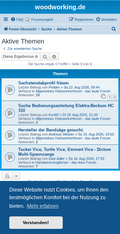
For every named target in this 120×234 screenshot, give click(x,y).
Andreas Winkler (61, 134)
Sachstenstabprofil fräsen (43, 83)
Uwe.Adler (57, 158)
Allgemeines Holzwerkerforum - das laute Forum (73, 91)
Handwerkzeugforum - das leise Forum (66, 162)
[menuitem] (17, 19)
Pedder (54, 87)
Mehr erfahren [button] (43, 206)
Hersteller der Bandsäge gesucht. (51, 130)
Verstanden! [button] (36, 222)
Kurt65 (54, 115)
